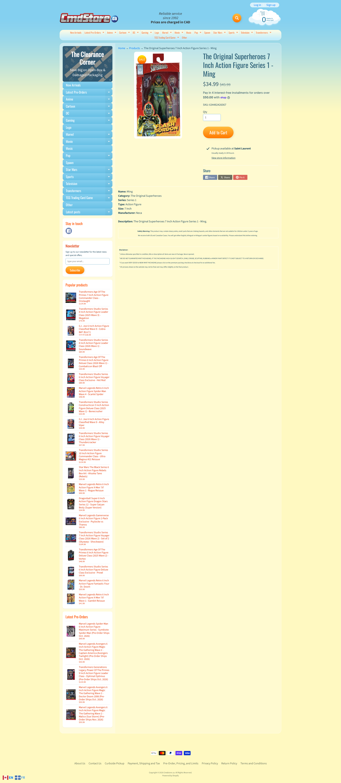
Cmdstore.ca (169, 772)
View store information (224, 158)
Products (134, 48)
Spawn (207, 32)
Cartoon (125, 33)
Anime (112, 33)
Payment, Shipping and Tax (144, 763)
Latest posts (89, 213)
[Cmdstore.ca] (89, 18)
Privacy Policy (210, 763)
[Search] (236, 18)
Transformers (264, 33)
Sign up (270, 5)
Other (184, 37)
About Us (79, 763)
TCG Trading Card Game (167, 38)
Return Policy (229, 763)
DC (136, 33)
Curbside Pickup (114, 763)
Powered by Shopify (170, 775)
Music (188, 32)
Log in (257, 5)
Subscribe (75, 270)
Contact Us (95, 763)
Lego (157, 32)
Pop (198, 33)
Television (247, 33)
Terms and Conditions (253, 763)
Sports (234, 33)
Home (121, 48)
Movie (179, 33)
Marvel (167, 33)
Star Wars (220, 33)
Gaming (147, 33)
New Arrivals (75, 32)
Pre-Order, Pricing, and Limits (180, 763)
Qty (205, 112)
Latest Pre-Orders (95, 33)
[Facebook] (69, 231)
